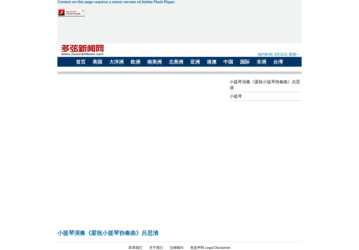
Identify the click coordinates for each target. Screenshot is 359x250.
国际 (245, 61)
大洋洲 (116, 61)
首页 (81, 61)
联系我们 (135, 248)
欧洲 (135, 61)
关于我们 (156, 248)
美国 (97, 61)
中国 (228, 61)
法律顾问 (176, 248)
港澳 (212, 61)
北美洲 (176, 61)
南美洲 (154, 61)
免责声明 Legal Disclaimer (210, 248)
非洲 (261, 61)
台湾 (278, 61)
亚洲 (195, 61)
